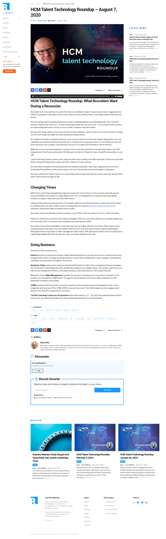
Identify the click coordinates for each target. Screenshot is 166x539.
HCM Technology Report (64, 398)
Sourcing (57, 310)
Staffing (66, 310)
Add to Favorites (114, 90)
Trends (34, 322)
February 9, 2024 (140, 56)
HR (71, 319)
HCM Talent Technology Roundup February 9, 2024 (144, 60)
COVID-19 (34, 319)
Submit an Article (111, 509)
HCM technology (62, 319)
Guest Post (52, 319)
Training (86, 525)
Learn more (49, 520)
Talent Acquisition (112, 319)
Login (5, 56)
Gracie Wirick (42, 468)
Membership (9, 71)
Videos (5, 37)
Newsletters (39, 395)
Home (32, 4)
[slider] (120, 96)
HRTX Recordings (10, 52)
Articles (6, 23)
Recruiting (49, 310)
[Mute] (116, 96)
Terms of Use (63, 534)
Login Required (40, 363)
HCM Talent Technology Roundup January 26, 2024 (144, 82)
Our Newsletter (111, 502)
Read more (148, 72)
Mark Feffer (52, 21)
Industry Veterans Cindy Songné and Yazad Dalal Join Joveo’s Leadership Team (143, 38)
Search (5, 18)
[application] (77, 96)
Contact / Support (111, 513)
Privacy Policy (74, 534)
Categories (37, 307)
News (5, 28)
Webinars (6, 42)
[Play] (33, 96)
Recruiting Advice (98, 319)
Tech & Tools (42, 21)
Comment (98, 90)
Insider (8, 61)
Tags (35, 315)
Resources (7, 47)
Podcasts (6, 32)
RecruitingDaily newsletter (44, 398)
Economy (43, 319)
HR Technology (80, 319)
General (34, 310)
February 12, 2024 (140, 34)
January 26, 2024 (140, 78)
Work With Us (110, 505)
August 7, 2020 (62, 21)
